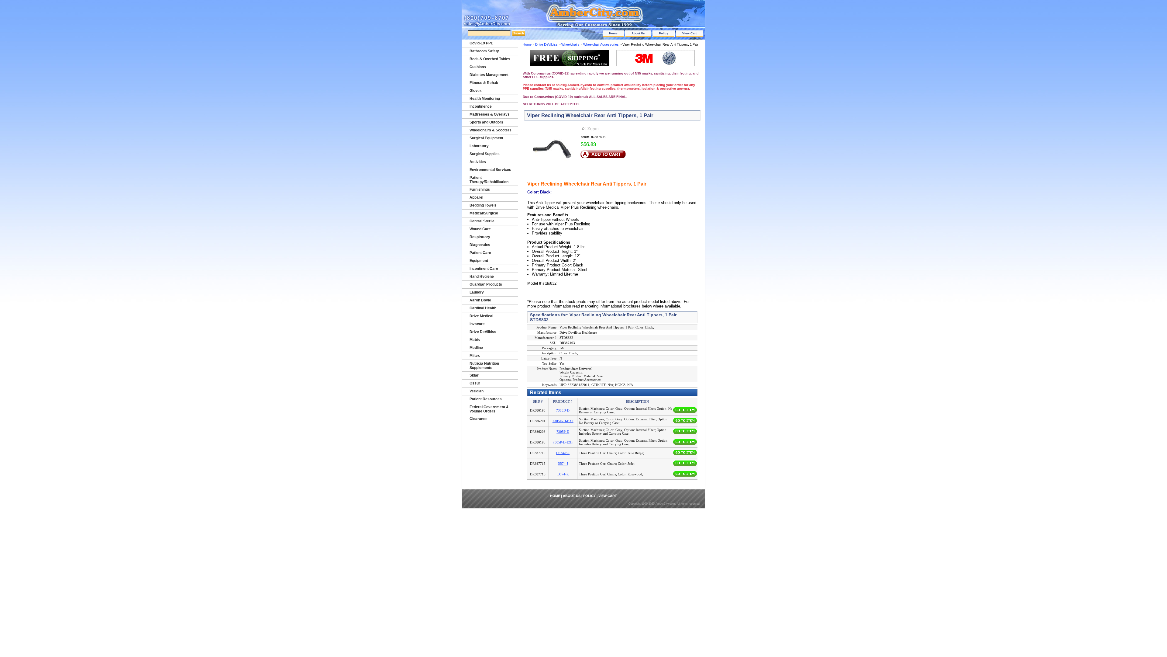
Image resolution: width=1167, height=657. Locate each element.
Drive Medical (481, 316)
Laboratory (479, 146)
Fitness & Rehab (484, 83)
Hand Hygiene (482, 276)
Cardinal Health (483, 308)
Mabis (475, 340)
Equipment (479, 261)
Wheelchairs (570, 44)
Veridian (477, 391)
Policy (663, 33)
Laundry (477, 292)
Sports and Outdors (486, 122)
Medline (476, 348)
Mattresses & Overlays (490, 114)
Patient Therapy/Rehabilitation (489, 180)
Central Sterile (482, 221)
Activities (478, 162)
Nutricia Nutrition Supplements (484, 365)
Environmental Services (490, 170)
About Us (638, 33)
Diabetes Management (489, 75)
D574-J (563, 463)
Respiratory (480, 237)
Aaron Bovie (480, 300)
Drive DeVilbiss (546, 44)
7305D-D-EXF (563, 421)
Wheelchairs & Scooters (490, 130)
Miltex (475, 355)
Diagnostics (480, 245)
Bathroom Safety (484, 51)
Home (613, 33)
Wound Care (480, 229)
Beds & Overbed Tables (490, 59)
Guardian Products (486, 284)
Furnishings (480, 189)
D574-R (563, 474)
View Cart (689, 33)
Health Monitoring (485, 98)
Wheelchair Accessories (601, 44)
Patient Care (480, 253)
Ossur (475, 383)
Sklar (474, 375)
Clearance (478, 419)
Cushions (478, 67)
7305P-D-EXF (563, 442)
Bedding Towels (483, 205)
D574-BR (563, 453)
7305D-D (563, 410)
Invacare (477, 324)
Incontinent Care (484, 268)
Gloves (476, 91)
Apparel (476, 197)
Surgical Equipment (486, 138)
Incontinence (481, 106)
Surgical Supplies (485, 154)
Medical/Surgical (484, 213)
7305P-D (562, 431)
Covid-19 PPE (481, 43)
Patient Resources (486, 399)
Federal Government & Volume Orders (489, 409)
